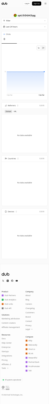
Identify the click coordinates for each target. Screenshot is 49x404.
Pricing (5, 360)
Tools (4, 368)
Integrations (7, 356)
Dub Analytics (10, 299)
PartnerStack (34, 362)
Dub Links (9, 304)
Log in (27, 3)
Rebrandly (33, 345)
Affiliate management (11, 327)
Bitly (30, 340)
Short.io (32, 349)
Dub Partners (10, 295)
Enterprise (6, 347)
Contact (29, 321)
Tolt (30, 370)
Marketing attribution (11, 318)
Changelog (30, 308)
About (28, 295)
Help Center (7, 343)
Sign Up (37, 3)
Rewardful (33, 358)
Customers (30, 312)
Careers (29, 304)
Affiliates (5, 364)
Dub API (8, 308)
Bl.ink (31, 353)
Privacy (28, 325)
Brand (28, 317)
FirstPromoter (34, 366)
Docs (4, 338)
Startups (5, 351)
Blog (27, 299)
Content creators (9, 323)
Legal (28, 329)
